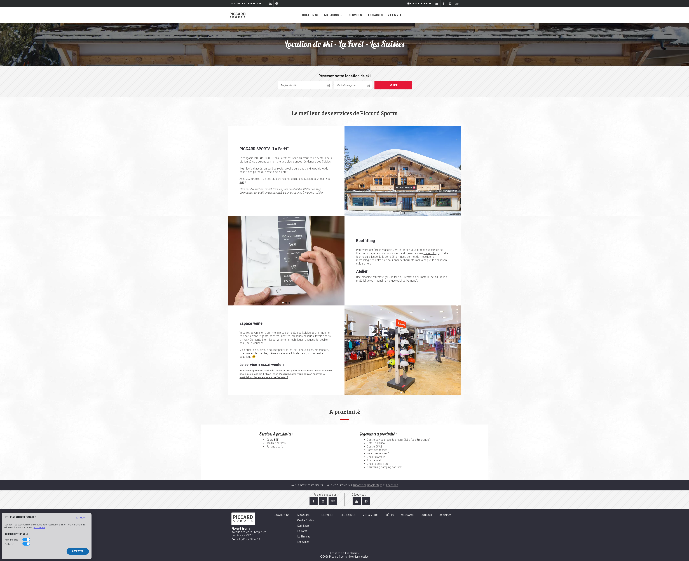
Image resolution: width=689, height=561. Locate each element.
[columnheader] (353, 85)
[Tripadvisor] (456, 3)
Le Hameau (303, 536)
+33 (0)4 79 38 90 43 (247, 539)
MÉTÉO (390, 515)
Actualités (445, 515)
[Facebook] (443, 3)
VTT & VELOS (396, 15)
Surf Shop (303, 525)
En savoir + (39, 527)
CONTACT (426, 515)
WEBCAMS (407, 515)
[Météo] (270, 3)
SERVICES (355, 15)
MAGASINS (331, 15)
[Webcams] (276, 3)
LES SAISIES (375, 15)
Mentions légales (359, 556)
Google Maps (374, 485)
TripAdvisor (359, 485)
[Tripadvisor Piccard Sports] (333, 501)
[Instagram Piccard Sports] (323, 501)
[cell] (393, 85)
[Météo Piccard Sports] (357, 501)
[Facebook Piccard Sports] (314, 501)
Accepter (77, 551)
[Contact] (437, 3)
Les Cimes (303, 542)
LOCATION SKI (310, 15)
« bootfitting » (431, 253)
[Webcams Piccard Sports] (366, 501)
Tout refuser (80, 517)
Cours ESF (272, 439)
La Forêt (302, 531)
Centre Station (305, 520)
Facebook (392, 485)
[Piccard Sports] (238, 15)
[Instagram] (450, 3)
